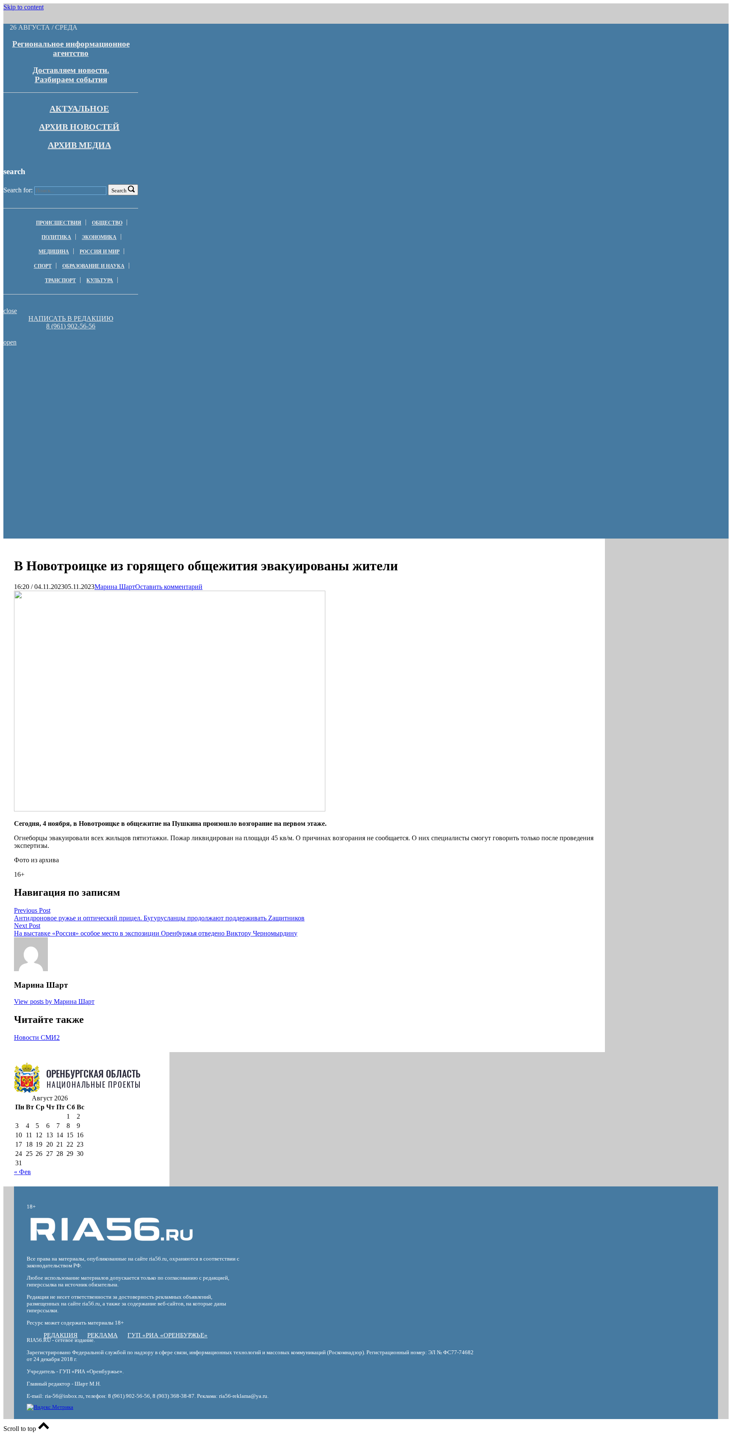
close (10, 310)
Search (119, 190)
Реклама (102, 1335)
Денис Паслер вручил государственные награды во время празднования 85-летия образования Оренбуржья (124, 382)
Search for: (18, 190)
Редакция (61, 1335)
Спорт (43, 266)
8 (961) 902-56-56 (70, 326)
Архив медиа (79, 145)
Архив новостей (79, 126)
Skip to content (23, 7)
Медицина (54, 252)
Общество (107, 223)
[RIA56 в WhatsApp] (70, 334)
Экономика (99, 237)
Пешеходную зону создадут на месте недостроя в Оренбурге (367, 366)
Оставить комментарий (168, 586)
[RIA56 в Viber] (68, 334)
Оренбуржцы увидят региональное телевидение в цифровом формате (124, 366)
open (10, 342)
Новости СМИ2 (37, 1037)
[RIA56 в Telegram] (73, 334)
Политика (56, 237)
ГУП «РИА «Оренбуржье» (168, 1335)
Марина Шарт (114, 586)
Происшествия (58, 223)
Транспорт (60, 280)
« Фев (22, 1171)
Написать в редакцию (70, 318)
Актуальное (79, 108)
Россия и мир (99, 252)
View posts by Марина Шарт (54, 1001)
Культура (99, 280)
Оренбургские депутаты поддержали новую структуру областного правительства (367, 378)
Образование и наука (93, 266)
